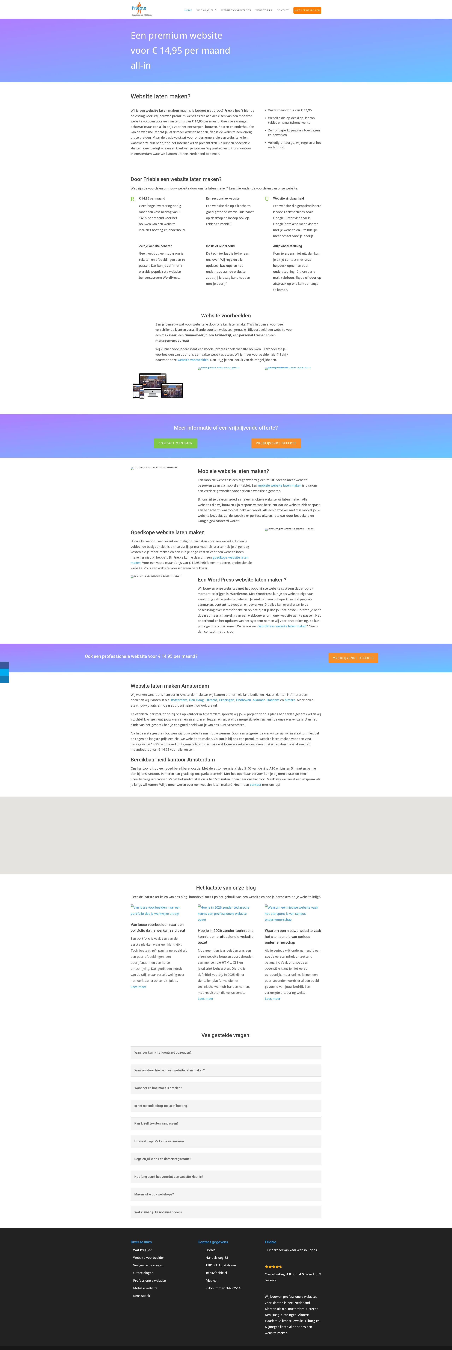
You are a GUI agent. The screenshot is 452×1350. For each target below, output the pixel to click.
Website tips (263, 10)
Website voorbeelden (236, 10)
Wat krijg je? (205, 10)
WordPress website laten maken (282, 626)
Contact (283, 10)
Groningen (226, 700)
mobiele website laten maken (279, 485)
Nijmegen (272, 1327)
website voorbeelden (193, 360)
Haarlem (273, 700)
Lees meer (138, 987)
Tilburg (310, 1321)
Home (188, 10)
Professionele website (149, 1280)
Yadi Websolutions (303, 1250)
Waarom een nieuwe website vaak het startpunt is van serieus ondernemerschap (293, 937)
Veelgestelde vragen (148, 1265)
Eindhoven (243, 700)
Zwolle (298, 1321)
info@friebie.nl (216, 1273)
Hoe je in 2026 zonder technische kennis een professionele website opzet (226, 937)
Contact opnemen (176, 443)
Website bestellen (307, 10)
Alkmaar (259, 700)
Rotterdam (179, 700)
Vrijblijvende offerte (276, 443)
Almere (290, 700)
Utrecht (211, 700)
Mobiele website (145, 1288)
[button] (227, 831)
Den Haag (196, 700)
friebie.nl (212, 1280)
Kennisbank (141, 1296)
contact (255, 784)
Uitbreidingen (143, 1273)
